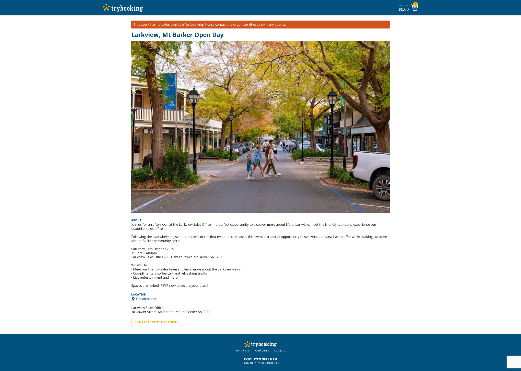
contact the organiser (231, 24)
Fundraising (262, 350)
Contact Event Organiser (157, 322)
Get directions (146, 299)
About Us (280, 350)
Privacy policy (249, 362)
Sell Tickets (243, 350)
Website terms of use (268, 362)
